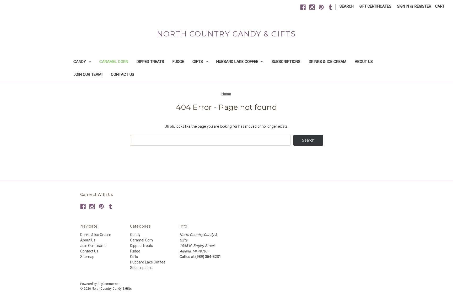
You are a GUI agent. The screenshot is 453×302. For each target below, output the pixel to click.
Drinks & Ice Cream (327, 61)
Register (422, 6)
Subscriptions (286, 61)
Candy (79, 61)
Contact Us (122, 74)
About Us (364, 61)
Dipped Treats (150, 61)
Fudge (178, 61)
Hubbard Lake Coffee (237, 61)
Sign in (403, 6)
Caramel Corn (113, 61)
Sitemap (87, 257)
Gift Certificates (375, 6)
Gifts (197, 61)
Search (346, 6)
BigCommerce (108, 284)
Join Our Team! (88, 74)
